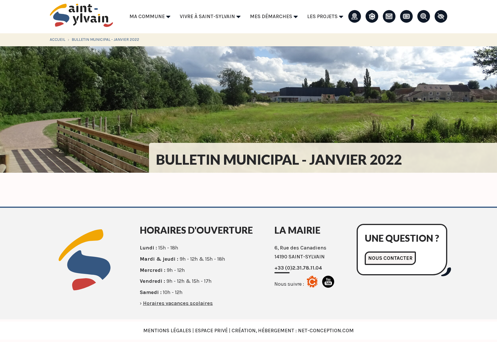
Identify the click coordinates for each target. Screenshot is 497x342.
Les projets (323, 16)
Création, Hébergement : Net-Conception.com (293, 330)
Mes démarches (271, 16)
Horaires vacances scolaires (178, 303)
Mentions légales (167, 330)
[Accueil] (81, 17)
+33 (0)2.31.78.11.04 (298, 268)
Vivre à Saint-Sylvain (208, 16)
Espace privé (211, 330)
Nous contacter (390, 258)
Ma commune (147, 16)
